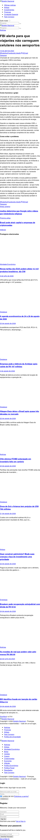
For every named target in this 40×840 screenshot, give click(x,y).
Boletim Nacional (19, 721)
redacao (3, 229)
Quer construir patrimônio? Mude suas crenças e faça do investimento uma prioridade (17, 557)
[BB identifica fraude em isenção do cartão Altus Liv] (20, 681)
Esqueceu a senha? (21, 796)
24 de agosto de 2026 (8, 611)
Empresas (3, 599)
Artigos (2, 549)
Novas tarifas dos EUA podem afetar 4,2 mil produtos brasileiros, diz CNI (19, 270)
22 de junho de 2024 (7, 659)
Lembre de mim (8, 796)
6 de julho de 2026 (7, 276)
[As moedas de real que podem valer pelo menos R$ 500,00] (20, 633)
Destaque (3, 312)
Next (5, 716)
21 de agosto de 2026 (8, 513)
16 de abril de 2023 (7, 51)
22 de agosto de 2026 (8, 418)
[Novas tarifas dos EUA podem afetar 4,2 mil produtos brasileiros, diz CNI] (20, 250)
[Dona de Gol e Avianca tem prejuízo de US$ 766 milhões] (20, 488)
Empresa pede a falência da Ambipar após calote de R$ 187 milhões (18, 365)
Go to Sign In (21, 821)
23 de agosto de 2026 (8, 323)
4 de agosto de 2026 (7, 371)
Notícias (3, 30)
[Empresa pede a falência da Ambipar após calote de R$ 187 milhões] (20, 345)
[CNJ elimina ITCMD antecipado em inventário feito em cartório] (20, 440)
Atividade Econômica (7, 264)
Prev (1, 716)
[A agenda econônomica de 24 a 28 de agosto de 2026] (20, 298)
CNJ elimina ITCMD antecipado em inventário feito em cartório (15, 460)
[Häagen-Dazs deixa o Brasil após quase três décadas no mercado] (20, 393)
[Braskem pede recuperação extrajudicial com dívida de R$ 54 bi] (20, 585)
